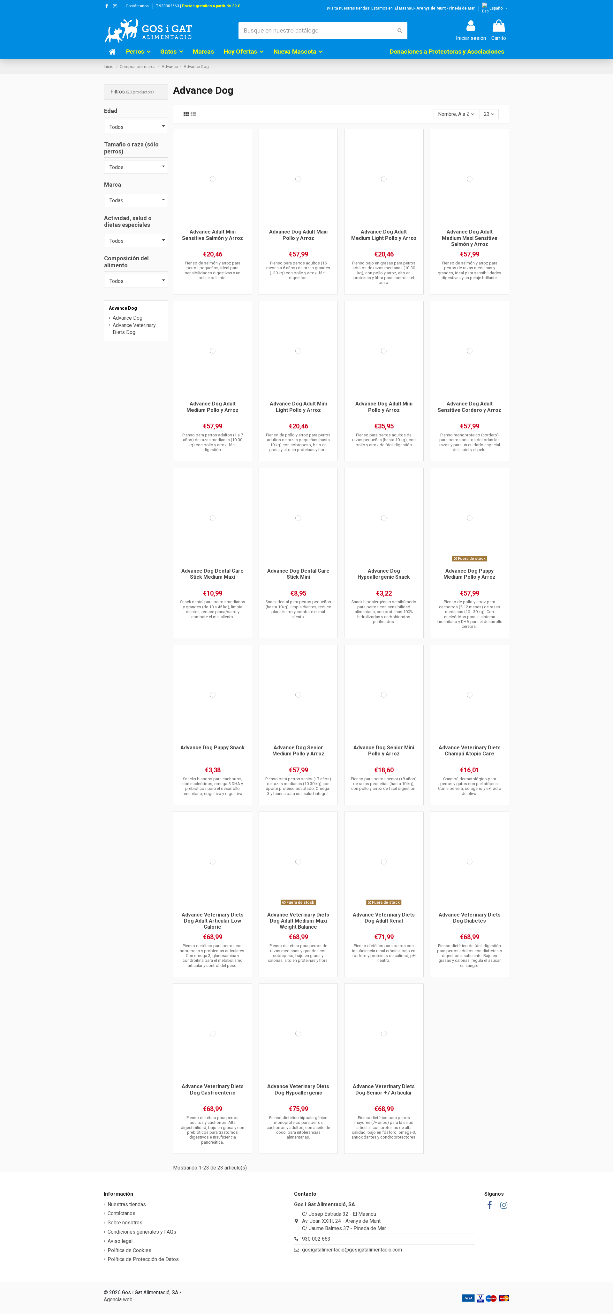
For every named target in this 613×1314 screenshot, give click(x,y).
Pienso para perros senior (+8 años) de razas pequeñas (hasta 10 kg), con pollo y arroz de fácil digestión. (384, 783)
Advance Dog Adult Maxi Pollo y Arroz (298, 235)
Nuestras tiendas (127, 1204)
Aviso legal (120, 1241)
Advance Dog (123, 308)
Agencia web (118, 1299)
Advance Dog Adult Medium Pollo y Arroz (212, 407)
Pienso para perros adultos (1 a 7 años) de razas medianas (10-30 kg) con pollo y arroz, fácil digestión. (212, 442)
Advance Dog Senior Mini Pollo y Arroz (383, 751)
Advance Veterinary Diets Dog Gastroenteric (213, 1089)
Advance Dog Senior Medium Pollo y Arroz (298, 751)
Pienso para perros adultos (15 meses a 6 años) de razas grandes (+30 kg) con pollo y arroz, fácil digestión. (298, 270)
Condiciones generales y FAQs (142, 1232)
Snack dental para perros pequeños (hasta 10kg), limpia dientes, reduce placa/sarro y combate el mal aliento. (298, 609)
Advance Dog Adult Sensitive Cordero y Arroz (469, 407)
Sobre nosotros (125, 1223)
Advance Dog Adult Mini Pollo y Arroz (383, 407)
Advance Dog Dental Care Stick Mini (298, 574)
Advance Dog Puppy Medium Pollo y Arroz (469, 574)
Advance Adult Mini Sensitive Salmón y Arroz (212, 235)
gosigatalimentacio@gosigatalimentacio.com (352, 1250)
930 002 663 (316, 1239)
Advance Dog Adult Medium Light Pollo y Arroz (384, 235)
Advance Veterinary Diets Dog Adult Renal (384, 918)
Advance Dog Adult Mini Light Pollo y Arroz (298, 407)
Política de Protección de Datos (143, 1259)
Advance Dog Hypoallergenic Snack (384, 574)
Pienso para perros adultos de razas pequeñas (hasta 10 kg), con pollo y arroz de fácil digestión (384, 440)
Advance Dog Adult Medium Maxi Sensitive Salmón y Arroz (469, 238)
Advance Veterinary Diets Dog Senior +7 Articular (384, 1089)
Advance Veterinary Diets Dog (134, 328)
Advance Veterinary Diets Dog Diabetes (470, 918)
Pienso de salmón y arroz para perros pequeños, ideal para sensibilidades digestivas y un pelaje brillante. (212, 270)
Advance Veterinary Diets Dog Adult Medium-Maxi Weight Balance (298, 921)
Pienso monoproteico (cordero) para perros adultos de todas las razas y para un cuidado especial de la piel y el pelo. (469, 442)
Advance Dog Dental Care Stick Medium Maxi (212, 574)
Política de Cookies (129, 1250)
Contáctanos (137, 6)
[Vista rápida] (213, 223)
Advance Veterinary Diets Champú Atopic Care (470, 751)
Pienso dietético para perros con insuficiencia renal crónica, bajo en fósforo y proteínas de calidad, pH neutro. (384, 953)
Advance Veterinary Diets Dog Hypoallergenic (298, 1089)
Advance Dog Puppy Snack (212, 748)
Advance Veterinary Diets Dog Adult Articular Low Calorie (213, 921)
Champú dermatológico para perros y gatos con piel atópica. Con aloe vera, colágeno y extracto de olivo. (469, 786)
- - (435, 8)
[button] (138, 51)
